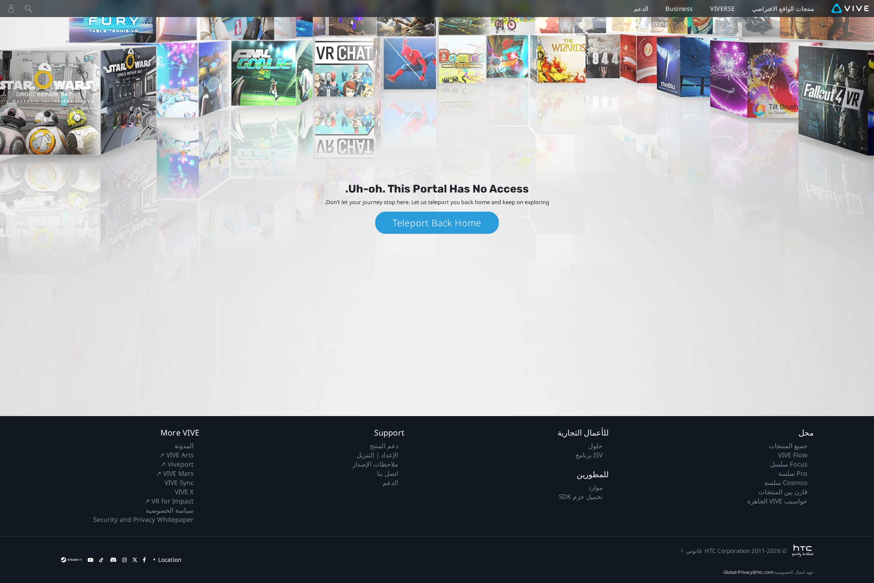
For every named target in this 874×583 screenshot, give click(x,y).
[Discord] (113, 560)
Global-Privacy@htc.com (748, 572)
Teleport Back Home (437, 222)
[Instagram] (124, 560)
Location (169, 560)
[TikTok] (101, 560)
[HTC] (803, 551)
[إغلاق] (28, 8)
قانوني (694, 551)
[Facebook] (144, 560)
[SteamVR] (71, 560)
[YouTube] (90, 560)
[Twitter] (134, 559)
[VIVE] (850, 8)
